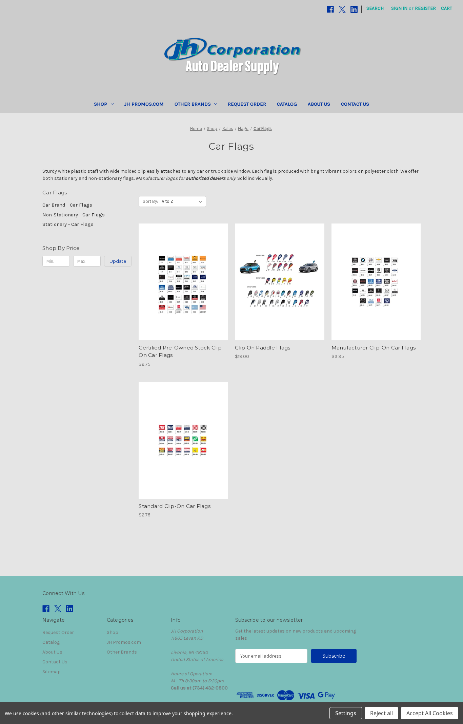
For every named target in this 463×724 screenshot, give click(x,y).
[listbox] (183, 201)
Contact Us (355, 104)
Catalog (287, 104)
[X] (342, 9)
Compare (181, 282)
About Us (319, 104)
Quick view (177, 270)
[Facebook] (330, 9)
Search (375, 8)
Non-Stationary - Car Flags (73, 215)
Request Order (247, 104)
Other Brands (193, 104)
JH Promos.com (144, 104)
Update (117, 261)
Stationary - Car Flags (68, 224)
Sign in (399, 8)
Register (425, 8)
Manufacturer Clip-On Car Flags (373, 347)
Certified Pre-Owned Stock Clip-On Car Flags (181, 351)
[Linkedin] (354, 9)
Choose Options (183, 294)
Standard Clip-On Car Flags (174, 506)
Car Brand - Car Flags (67, 205)
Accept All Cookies (429, 713)
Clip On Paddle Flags (262, 347)
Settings (345, 713)
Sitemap (51, 672)
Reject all (381, 713)
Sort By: (150, 201)
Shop (100, 104)
